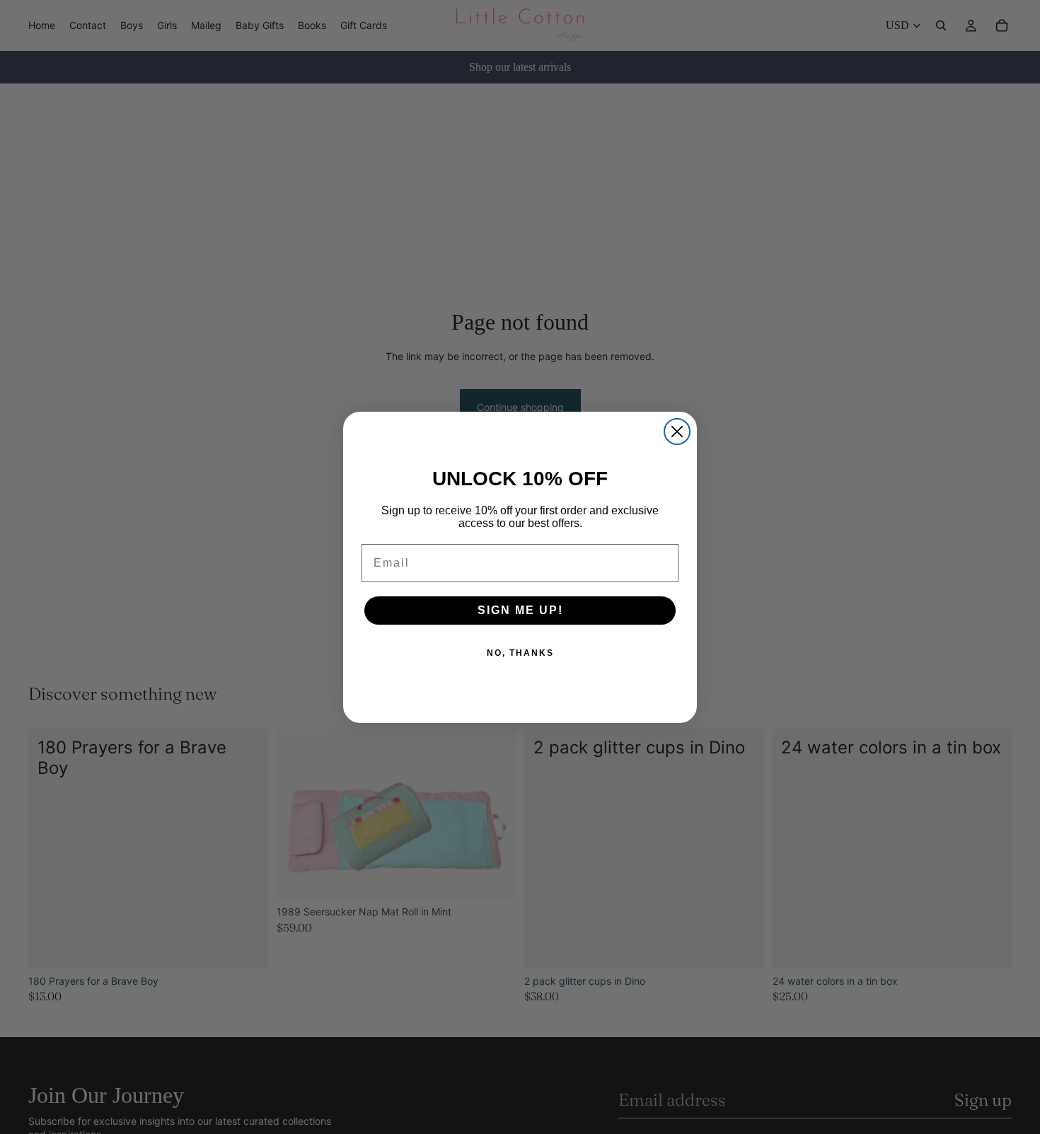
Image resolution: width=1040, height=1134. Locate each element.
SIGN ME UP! (520, 610)
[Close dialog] (677, 431)
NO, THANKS (520, 653)
